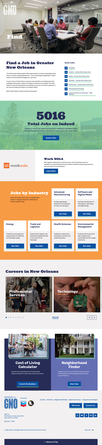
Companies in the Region (90, 399)
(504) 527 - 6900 (9, 421)
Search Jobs (51, 138)
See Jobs (63, 214)
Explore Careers (18, 304)
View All (55, 317)
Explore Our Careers (75, 399)
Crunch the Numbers (27, 384)
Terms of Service (41, 430)
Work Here (50, 399)
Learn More (51, 171)
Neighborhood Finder (61, 399)
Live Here (43, 399)
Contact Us (90, 405)
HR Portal (76, 405)
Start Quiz (74, 384)
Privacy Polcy (31, 430)
